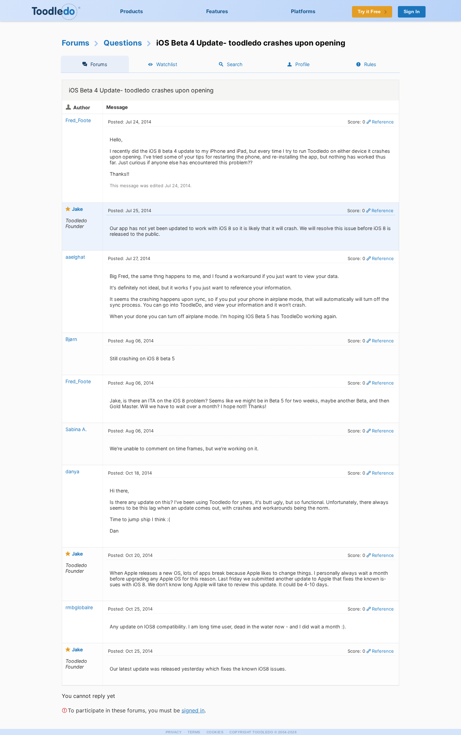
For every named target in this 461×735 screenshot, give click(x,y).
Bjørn (71, 339)
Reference (383, 121)
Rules (370, 64)
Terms (194, 732)
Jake (77, 209)
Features (217, 11)
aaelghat (75, 257)
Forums (75, 42)
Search (235, 64)
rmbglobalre (79, 607)
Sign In (412, 11)
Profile (302, 64)
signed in (193, 710)
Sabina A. (76, 429)
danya (72, 471)
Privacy (174, 732)
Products (131, 11)
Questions (123, 42)
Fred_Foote (78, 120)
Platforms (303, 11)
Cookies (215, 732)
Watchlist (166, 64)
